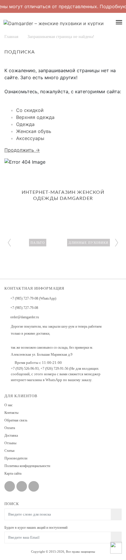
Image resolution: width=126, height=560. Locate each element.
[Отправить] (116, 537)
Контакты (11, 413)
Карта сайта (12, 473)
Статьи (9, 451)
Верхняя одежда (35, 117)
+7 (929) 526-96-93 (25, 369)
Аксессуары (30, 138)
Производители (15, 458)
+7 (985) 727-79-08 (24, 308)
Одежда (25, 124)
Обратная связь (15, 420)
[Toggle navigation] (118, 22)
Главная (11, 36)
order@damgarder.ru (24, 317)
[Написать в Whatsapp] (116, 546)
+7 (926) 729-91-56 (54, 369)
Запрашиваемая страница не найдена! (61, 36)
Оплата (9, 428)
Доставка (11, 435)
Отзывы (10, 443)
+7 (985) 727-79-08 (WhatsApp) (33, 298)
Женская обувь (33, 131)
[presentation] (9, 241)
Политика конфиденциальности (27, 466)
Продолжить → (22, 150)
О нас (8, 405)
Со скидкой (30, 110)
